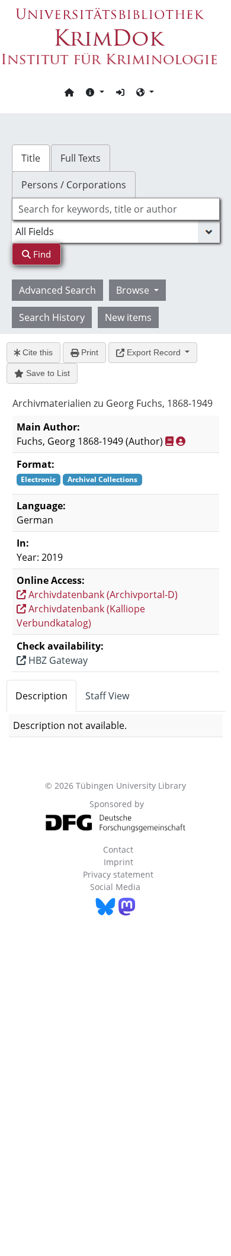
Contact (118, 849)
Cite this (36, 352)
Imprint (118, 862)
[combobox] (116, 209)
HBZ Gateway (57, 660)
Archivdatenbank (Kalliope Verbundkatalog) (81, 615)
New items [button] (128, 317)
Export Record (153, 352)
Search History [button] (52, 317)
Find (41, 254)
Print (88, 352)
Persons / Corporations (73, 184)
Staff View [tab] (107, 695)
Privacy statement (118, 874)
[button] (95, 91)
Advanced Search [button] (57, 290)
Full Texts (80, 158)
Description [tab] (41, 695)
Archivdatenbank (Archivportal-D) (102, 594)
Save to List (47, 373)
